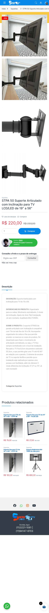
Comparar (23, 217)
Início (4, 9)
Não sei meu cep (9, 262)
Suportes (14, 9)
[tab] (7, 288)
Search (36, 2)
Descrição (7, 287)
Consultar (32, 258)
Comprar (31, 231)
